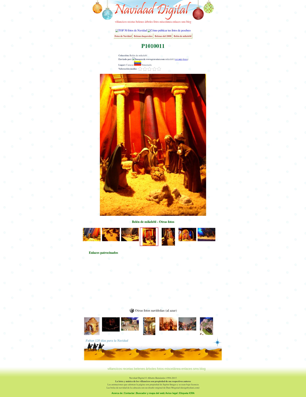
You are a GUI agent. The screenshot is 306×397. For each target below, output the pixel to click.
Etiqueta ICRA (186, 393)
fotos (156, 21)
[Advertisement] (103, 283)
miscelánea (166, 21)
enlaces (176, 21)
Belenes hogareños (143, 36)
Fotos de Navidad (123, 36)
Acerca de (117, 393)
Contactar (129, 393)
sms (183, 21)
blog (188, 21)
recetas (131, 21)
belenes (140, 21)
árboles (149, 21)
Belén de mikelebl (182, 36)
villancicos (121, 21)
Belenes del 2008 (163, 36)
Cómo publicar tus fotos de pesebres (171, 30)
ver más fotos (181, 59)
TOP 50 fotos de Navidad (132, 30)
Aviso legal (171, 393)
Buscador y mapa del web (150, 393)
